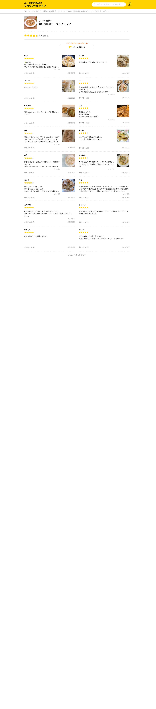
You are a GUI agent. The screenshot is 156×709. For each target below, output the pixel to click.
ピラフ (60, 11)
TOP (25, 11)
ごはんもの (35, 11)
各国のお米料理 (48, 11)
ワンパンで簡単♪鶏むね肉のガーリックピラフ (82, 11)
